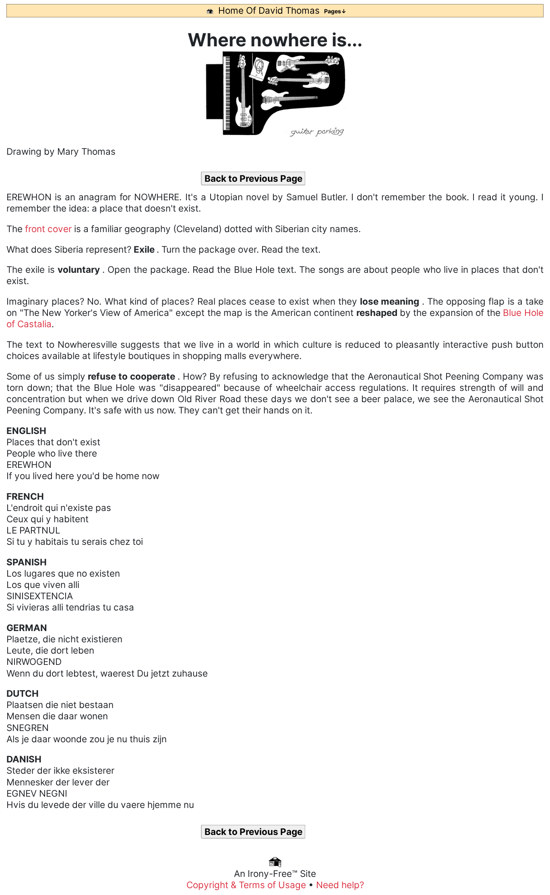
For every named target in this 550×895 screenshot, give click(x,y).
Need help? (340, 884)
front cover (48, 228)
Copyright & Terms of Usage (247, 884)
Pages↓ (335, 11)
